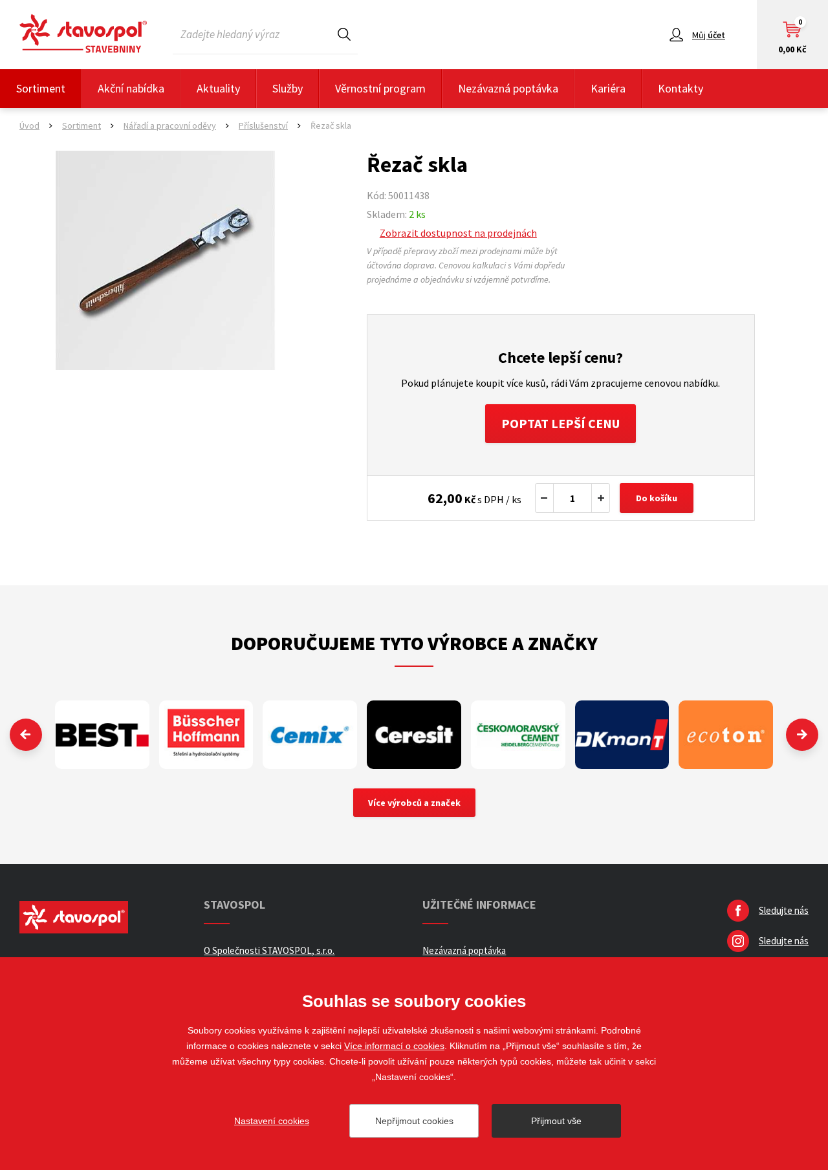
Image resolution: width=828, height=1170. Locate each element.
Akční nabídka (131, 88)
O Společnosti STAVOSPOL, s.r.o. (269, 950)
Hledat (344, 34)
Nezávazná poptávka (508, 88)
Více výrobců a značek (414, 802)
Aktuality (218, 88)
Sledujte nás (784, 910)
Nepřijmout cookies (414, 1121)
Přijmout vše (556, 1121)
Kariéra (608, 88)
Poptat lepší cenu (560, 423)
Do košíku (656, 498)
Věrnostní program (380, 88)
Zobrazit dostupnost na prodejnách (458, 232)
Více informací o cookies (394, 1046)
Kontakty (680, 88)
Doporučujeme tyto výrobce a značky (414, 643)
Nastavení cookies (271, 1121)
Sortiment (40, 88)
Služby (287, 88)
